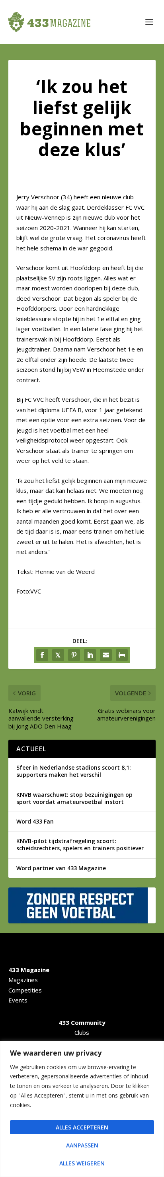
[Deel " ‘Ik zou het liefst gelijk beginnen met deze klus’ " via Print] (122, 655)
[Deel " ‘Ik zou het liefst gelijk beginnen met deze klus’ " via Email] (106, 655)
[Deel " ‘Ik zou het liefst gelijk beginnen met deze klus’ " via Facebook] (42, 655)
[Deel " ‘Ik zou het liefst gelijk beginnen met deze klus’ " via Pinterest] (74, 655)
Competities (25, 990)
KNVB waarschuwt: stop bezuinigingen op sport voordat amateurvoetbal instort (74, 798)
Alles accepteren (82, 1127)
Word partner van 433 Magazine (61, 868)
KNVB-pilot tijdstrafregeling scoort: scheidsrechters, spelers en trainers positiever (80, 844)
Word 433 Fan (35, 821)
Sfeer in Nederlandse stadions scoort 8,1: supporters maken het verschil (73, 771)
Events (17, 1000)
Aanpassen (82, 1145)
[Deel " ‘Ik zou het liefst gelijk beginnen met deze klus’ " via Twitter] (58, 655)
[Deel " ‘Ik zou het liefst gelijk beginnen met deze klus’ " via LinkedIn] (90, 655)
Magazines (23, 980)
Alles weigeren (82, 1163)
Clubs (81, 1032)
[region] (82, 1109)
